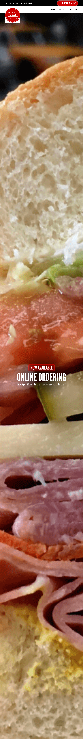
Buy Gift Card (72, 9)
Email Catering (28, 3)
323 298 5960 (13, 3)
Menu (61, 9)
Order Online (69, 3)
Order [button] (52, 9)
